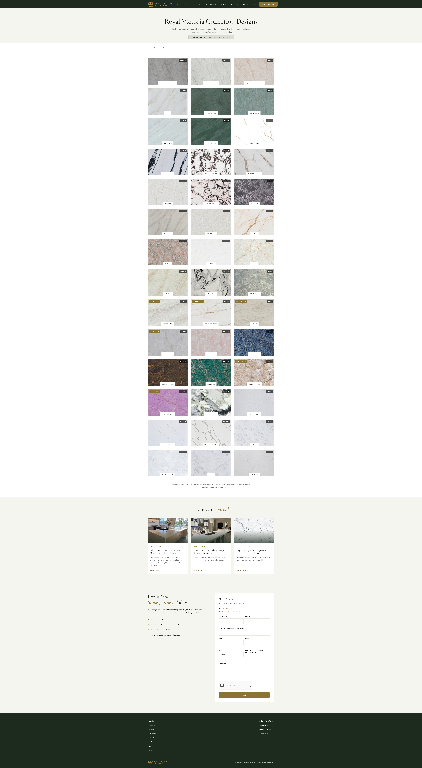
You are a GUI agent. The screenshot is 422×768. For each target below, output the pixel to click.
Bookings (224, 4)
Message (222, 664)
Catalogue (198, 4)
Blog (253, 4)
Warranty (235, 4)
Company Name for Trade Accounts (234, 628)
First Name (223, 617)
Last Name (249, 617)
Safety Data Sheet (265, 725)
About (245, 4)
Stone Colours (183, 4)
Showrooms (211, 4)
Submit (244, 695)
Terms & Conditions (265, 729)
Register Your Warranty (266, 721)
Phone (247, 638)
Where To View (268, 4)
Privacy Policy (263, 733)
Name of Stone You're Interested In (254, 651)
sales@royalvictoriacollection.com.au (237, 612)
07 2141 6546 (227, 608)
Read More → (155, 570)
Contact (150, 750)
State (221, 650)
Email (221, 638)
